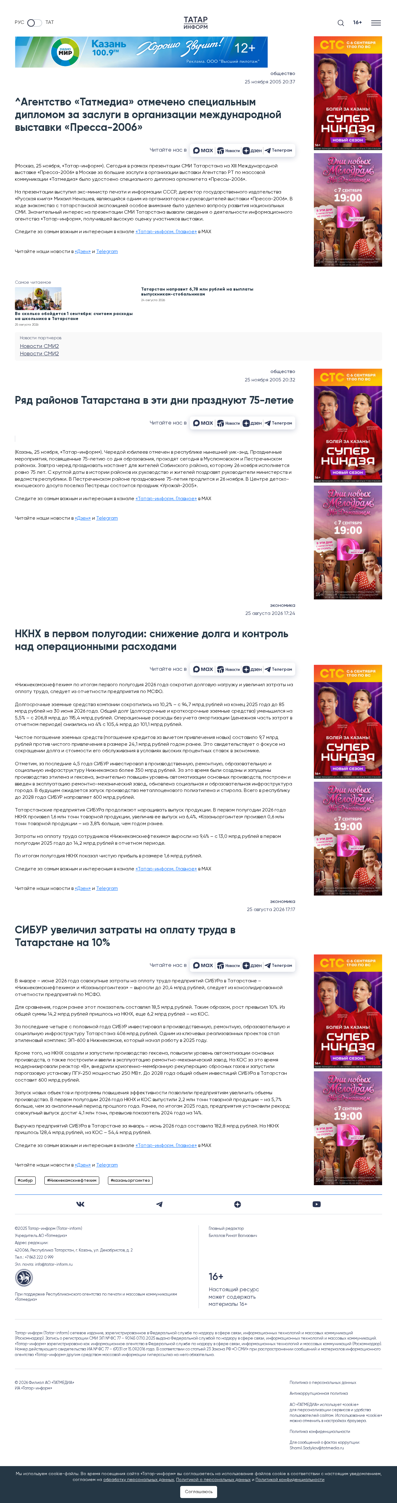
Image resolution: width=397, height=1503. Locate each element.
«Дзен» (83, 251)
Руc (19, 22)
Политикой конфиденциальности (290, 1480)
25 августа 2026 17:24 (270, 613)
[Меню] (376, 23)
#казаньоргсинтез (130, 1180)
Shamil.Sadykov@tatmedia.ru (317, 1448)
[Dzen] (237, 1204)
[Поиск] (341, 23)
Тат (49, 22)
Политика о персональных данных (323, 1383)
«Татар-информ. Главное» (166, 231)
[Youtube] (317, 1204)
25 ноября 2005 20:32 (270, 380)
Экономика (282, 605)
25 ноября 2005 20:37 (270, 82)
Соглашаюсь (198, 1492)
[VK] (80, 1204)
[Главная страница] (195, 23)
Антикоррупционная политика (319, 1394)
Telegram (107, 251)
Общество (282, 73)
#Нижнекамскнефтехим (71, 1180)
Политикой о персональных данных (213, 1480)
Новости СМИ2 (39, 346)
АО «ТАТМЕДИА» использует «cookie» (324, 1405)
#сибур (25, 1180)
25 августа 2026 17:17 (271, 909)
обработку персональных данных (138, 1480)
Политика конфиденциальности (320, 1432)
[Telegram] (159, 1204)
